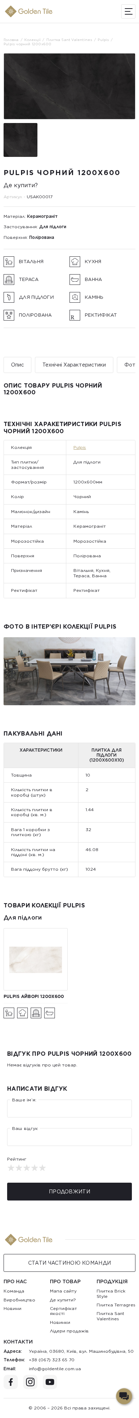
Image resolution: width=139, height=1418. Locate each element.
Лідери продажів (69, 1330)
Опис (17, 365)
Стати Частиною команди (69, 1263)
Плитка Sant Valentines (110, 1316)
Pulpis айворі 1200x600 (34, 996)
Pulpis (79, 447)
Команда (14, 1291)
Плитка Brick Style (111, 1293)
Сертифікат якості (63, 1311)
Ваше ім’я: (24, 1099)
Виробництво (19, 1299)
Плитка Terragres (116, 1304)
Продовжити (69, 1191)
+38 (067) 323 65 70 (51, 1359)
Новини (12, 1308)
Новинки (60, 1322)
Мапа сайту (63, 1291)
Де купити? (21, 185)
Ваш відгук (25, 1128)
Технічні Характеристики (74, 365)
